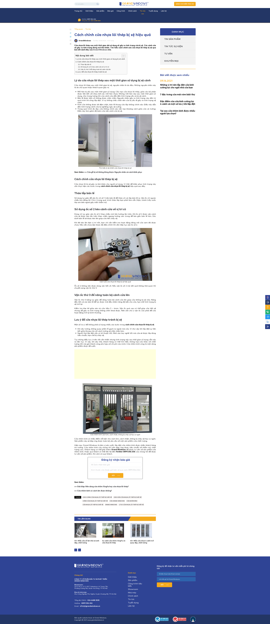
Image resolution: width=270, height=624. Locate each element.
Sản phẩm (100, 11)
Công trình (121, 11)
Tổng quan (78, 29)
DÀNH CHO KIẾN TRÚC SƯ (185, 4)
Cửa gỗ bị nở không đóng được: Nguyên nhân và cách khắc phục (114, 172)
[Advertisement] (115, 364)
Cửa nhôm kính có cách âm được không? (94, 490)
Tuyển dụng (153, 11)
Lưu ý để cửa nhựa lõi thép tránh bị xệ (92, 72)
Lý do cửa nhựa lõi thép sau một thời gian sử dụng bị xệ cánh (101, 59)
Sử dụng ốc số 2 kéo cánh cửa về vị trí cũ (95, 67)
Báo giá (110, 11)
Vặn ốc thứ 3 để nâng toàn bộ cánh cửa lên (96, 69)
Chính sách (132, 11)
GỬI (113, 475)
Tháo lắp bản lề (85, 64)
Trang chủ (78, 11)
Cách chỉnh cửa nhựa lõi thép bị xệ (90, 62)
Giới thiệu (89, 11)
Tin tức (142, 11)
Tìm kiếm (97, 4)
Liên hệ (164, 11)
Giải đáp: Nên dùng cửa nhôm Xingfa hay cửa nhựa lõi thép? (103, 486)
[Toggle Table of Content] (122, 56)
